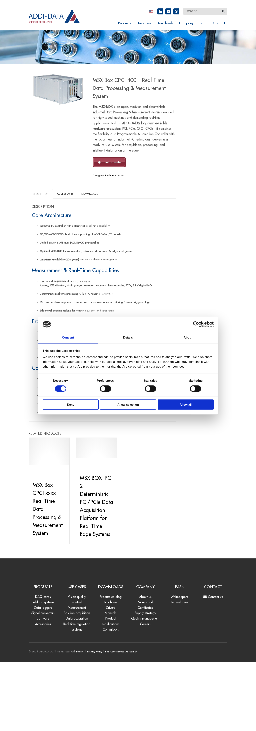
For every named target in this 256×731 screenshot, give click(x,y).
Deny (70, 404)
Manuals (110, 613)
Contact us (215, 597)
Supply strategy (145, 613)
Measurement (77, 608)
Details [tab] (128, 337)
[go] (223, 11)
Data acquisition (77, 618)
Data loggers (43, 608)
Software (43, 618)
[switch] (105, 388)
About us (145, 597)
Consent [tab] (68, 337)
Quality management (145, 618)
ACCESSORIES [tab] (65, 193)
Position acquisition (77, 613)
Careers (145, 624)
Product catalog (111, 597)
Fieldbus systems (43, 602)
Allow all (186, 404)
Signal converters (43, 613)
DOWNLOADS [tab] (89, 193)
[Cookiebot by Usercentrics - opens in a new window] (196, 324)
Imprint (80, 651)
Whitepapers (179, 597)
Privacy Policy (94, 651)
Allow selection (128, 404)
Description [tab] (41, 193)
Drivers (110, 608)
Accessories (43, 624)
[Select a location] (151, 11)
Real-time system (114, 175)
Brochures (110, 602)
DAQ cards (43, 597)
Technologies (179, 602)
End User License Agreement (121, 651)
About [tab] (188, 337)
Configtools (111, 629)
